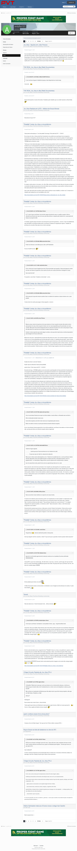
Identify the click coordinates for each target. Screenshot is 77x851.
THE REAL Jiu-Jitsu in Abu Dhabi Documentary (39, 67)
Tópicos (5, 52)
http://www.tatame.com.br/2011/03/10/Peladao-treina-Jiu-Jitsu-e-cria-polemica (43, 665)
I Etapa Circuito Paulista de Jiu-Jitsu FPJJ (38, 672)
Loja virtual (12, 7)
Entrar (63, 2)
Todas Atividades (7, 39)
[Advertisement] (38, 840)
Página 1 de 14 (48, 41)
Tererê (26, 594)
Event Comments (6, 63)
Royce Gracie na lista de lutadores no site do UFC (40, 730)
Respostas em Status (7, 47)
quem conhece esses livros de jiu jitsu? (36, 714)
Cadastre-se (71, 2)
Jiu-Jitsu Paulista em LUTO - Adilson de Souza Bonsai (41, 109)
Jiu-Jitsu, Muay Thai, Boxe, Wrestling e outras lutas (37, 46)
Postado (29, 49)
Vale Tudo (27, 807)
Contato (41, 845)
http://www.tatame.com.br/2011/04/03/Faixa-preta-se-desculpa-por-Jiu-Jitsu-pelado (44, 195)
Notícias (30, 7)
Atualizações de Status (8, 44)
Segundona (28, 731)
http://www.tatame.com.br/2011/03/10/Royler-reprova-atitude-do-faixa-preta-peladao (45, 395)
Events (4, 61)
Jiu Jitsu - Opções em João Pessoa (35, 45)
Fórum (4, 7)
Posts (4, 55)
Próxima (39, 41)
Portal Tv (21, 7)
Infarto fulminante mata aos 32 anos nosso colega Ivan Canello (44, 806)
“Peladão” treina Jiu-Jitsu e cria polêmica (37, 124)
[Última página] (43, 41)
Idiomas (36, 845)
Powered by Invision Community (38, 848)
